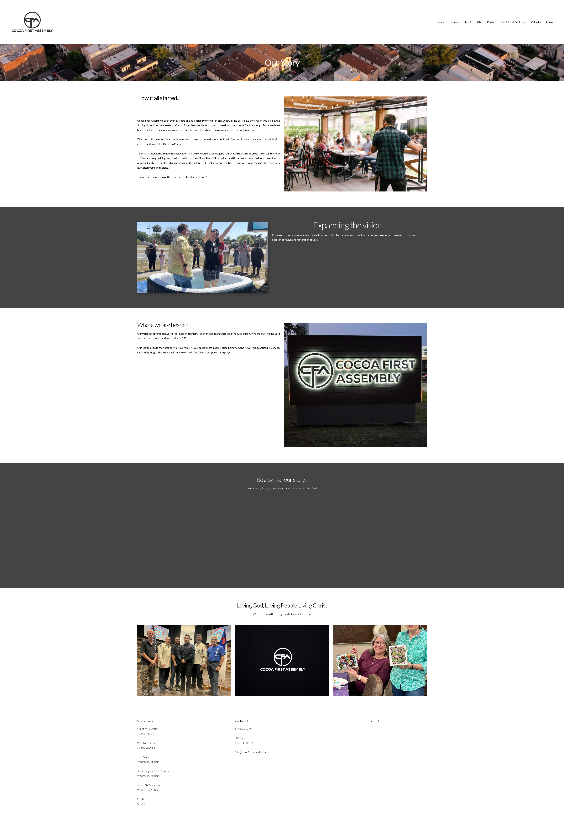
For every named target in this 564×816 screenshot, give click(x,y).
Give (479, 22)
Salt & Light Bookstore (513, 22)
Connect (455, 22)
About (441, 22)
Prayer (549, 22)
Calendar (536, 22)
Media (468, 22)
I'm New (491, 22)
